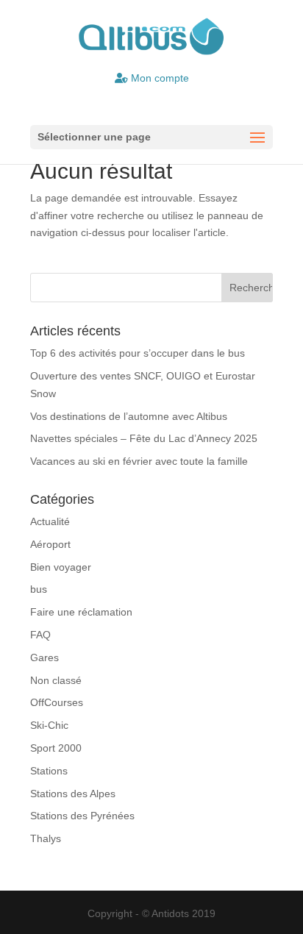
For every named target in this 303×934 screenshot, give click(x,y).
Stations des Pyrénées (82, 815)
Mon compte (158, 78)
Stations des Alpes (72, 793)
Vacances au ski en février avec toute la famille (139, 461)
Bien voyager (60, 567)
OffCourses (56, 702)
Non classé (56, 680)
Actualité (50, 521)
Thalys (45, 838)
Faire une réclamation (81, 612)
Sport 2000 (56, 748)
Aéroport (50, 544)
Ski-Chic (49, 725)
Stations (49, 771)
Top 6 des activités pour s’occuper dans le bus (137, 353)
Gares (44, 657)
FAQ (40, 635)
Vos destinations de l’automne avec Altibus (128, 416)
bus (38, 589)
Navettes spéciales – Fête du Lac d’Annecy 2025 (143, 438)
